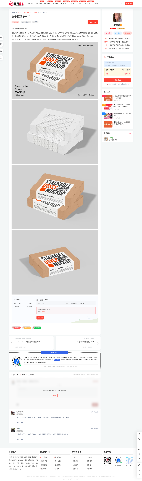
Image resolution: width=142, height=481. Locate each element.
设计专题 (58, 465)
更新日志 (89, 461)
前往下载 (93, 22)
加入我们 (58, 457)
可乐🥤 (19, 428)
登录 (43, 311)
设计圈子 (58, 469)
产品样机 (34, 12)
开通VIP (75, 457)
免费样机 (89, 469)
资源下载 (40, 318)
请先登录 (127, 74)
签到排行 (44, 469)
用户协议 (58, 461)
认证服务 (75, 465)
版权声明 (44, 461)
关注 (109, 33)
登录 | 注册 (129, 4)
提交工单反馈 (124, 84)
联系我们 (56, 360)
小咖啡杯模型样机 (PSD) (85, 342)
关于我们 (44, 457)
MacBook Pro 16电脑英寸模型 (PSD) (27, 342)
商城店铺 (44, 465)
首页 (19, 12)
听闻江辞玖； (20, 411)
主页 (128, 33)
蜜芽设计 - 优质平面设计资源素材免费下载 (56, 476)
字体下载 (75, 469)
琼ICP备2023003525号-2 (108, 476)
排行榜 (89, 465)
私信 (119, 33)
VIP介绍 (89, 457)
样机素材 (26, 12)
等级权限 (75, 461)
